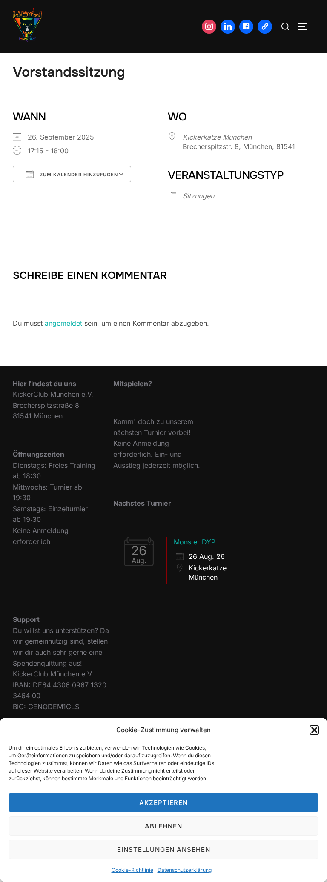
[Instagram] (209, 26)
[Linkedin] (227, 26)
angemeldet (63, 323)
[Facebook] (246, 26)
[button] (314, 730)
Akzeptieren (163, 803)
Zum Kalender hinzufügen (78, 175)
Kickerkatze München (217, 137)
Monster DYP (194, 542)
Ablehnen (163, 826)
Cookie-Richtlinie (132, 870)
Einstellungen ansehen (163, 849)
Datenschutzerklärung (185, 870)
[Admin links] (264, 26)
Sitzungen (198, 196)
